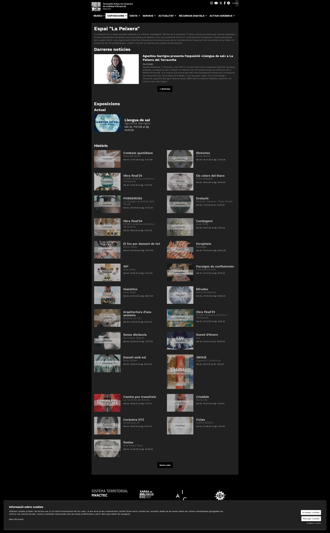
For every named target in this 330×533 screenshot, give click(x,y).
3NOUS (201, 357)
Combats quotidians (138, 153)
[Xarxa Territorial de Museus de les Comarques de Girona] (147, 494)
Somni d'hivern (207, 334)
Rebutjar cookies (311, 518)
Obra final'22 (205, 312)
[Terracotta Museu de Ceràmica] (115, 7)
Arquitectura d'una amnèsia (137, 313)
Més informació (16, 519)
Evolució (202, 198)
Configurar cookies (313, 523)
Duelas (128, 442)
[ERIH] (220, 495)
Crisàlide (202, 396)
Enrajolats (203, 243)
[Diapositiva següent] (236, 495)
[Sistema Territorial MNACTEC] (110, 493)
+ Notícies (165, 89)
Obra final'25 (132, 175)
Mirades (202, 289)
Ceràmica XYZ (133, 419)
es (237, 3)
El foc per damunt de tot (141, 243)
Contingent (204, 221)
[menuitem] (211, 3)
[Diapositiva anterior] (94, 495)
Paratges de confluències (215, 266)
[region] (165, 496)
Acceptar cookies (310, 512)
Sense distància (135, 334)
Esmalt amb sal (134, 357)
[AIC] (183, 495)
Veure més (165, 465)
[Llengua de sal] (107, 123)
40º (125, 266)
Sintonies (203, 153)
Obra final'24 (132, 221)
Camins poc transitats (139, 396)
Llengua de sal (137, 120)
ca (233, 3)
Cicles (200, 419)
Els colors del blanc (210, 175)
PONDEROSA (132, 198)
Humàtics (130, 289)
